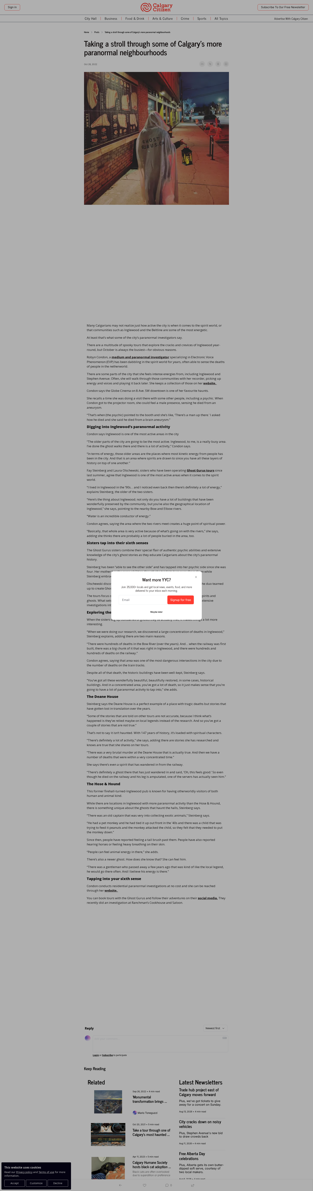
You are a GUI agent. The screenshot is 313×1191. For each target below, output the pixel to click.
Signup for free (180, 600)
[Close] (196, 577)
